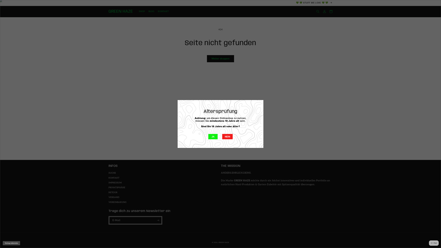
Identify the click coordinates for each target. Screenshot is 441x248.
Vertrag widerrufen (11, 243)
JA (213, 136)
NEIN (227, 136)
